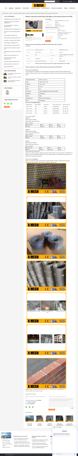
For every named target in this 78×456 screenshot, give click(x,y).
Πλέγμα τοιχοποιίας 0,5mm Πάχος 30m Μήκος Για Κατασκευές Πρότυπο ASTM (33, 39)
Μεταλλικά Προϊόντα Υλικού (10, 64)
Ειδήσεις (66, 8)
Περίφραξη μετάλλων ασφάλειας (11, 29)
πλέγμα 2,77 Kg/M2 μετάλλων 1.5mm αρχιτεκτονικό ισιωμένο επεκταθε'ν (69, 424)
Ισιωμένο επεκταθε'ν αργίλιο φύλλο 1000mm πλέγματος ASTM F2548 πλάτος (39, 424)
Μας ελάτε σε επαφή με (57, 8)
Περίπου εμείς (26, 8)
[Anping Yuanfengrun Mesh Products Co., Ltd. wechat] (11, 103)
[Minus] (75, 427)
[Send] (75, 454)
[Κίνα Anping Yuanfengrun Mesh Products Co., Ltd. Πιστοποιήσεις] (7, 92)
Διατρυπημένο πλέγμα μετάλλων (11, 37)
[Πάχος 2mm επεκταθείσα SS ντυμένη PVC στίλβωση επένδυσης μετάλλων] (59, 418)
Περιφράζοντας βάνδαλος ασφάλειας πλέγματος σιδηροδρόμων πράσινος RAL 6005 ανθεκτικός (22, 446)
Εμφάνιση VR (18, 8)
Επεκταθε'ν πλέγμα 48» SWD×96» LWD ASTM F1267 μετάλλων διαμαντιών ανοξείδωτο (30, 424)
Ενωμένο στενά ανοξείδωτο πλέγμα (12, 47)
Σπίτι (6, 8)
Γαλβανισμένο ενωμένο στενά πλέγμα (12, 51)
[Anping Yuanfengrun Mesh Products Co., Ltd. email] (5, 103)
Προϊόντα (11, 8)
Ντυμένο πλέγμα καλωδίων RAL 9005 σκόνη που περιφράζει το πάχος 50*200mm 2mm (21, 439)
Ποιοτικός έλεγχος (45, 8)
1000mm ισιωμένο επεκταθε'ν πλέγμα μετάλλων (38, 389)
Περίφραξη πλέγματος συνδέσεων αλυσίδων (39, 437)
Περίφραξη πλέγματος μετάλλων (11, 19)
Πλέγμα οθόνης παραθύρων (10, 42)
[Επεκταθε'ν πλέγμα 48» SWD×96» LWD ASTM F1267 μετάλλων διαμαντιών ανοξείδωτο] (29, 418)
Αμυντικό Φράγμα (8, 66)
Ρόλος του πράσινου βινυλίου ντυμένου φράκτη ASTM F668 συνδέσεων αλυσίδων (40, 447)
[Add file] (54, 454)
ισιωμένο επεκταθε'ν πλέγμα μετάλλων (56, 389)
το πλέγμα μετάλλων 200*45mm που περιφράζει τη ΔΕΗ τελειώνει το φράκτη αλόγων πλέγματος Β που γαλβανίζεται (22, 442)
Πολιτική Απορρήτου (9, 454)
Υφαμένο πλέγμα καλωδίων (10, 55)
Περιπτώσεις (72, 8)
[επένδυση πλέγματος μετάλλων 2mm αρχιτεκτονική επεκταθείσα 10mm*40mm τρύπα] (49, 418)
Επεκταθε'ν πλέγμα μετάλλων (20, 13)
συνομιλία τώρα (66, 1)
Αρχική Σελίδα (5, 13)
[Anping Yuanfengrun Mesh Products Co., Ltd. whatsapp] (8, 103)
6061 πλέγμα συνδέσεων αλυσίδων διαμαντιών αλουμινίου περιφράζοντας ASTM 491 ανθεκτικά (40, 444)
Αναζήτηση (57, 1)
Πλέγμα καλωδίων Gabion (9, 35)
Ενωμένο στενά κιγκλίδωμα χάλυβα (12, 31)
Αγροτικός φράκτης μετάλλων (11, 61)
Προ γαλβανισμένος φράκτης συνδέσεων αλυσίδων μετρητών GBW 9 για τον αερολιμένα (40, 440)
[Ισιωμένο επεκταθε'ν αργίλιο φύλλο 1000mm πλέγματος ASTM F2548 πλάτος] (39, 418)
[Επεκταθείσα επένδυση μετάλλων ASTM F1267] (5, 74)
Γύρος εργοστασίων (35, 8)
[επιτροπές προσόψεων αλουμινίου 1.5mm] (5, 77)
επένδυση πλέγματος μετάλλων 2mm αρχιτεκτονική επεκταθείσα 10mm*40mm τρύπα (49, 424)
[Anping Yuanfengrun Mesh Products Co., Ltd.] (39, 5)
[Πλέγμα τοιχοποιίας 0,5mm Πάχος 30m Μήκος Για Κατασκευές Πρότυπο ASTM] (33, 26)
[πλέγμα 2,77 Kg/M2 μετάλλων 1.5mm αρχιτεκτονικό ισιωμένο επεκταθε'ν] (69, 418)
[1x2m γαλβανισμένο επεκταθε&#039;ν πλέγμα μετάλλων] (5, 81)
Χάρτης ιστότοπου (6, 447)
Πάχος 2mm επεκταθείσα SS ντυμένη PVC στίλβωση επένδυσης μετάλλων (59, 424)
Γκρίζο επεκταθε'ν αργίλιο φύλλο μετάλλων (34, 390)
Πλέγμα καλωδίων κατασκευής (11, 45)
